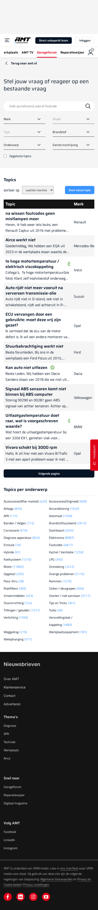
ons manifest (69, 868)
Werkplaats (11, 750)
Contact (9, 696)
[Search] (88, 106)
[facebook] (8, 897)
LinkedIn (9, 839)
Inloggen (84, 40)
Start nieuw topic (80, 190)
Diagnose (10, 725)
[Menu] (7, 40)
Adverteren (12, 704)
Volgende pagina (49, 473)
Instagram (11, 848)
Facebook (10, 831)
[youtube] (46, 897)
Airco (7, 758)
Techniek (9, 741)
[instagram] (33, 897)
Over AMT (11, 679)
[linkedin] (20, 897)
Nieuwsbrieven (22, 664)
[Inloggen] (90, 52)
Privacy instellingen (36, 884)
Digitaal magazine (15, 803)
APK (6, 733)
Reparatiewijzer (14, 795)
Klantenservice (15, 687)
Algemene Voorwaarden (56, 879)
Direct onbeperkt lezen (53, 40)
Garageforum (12, 786)
